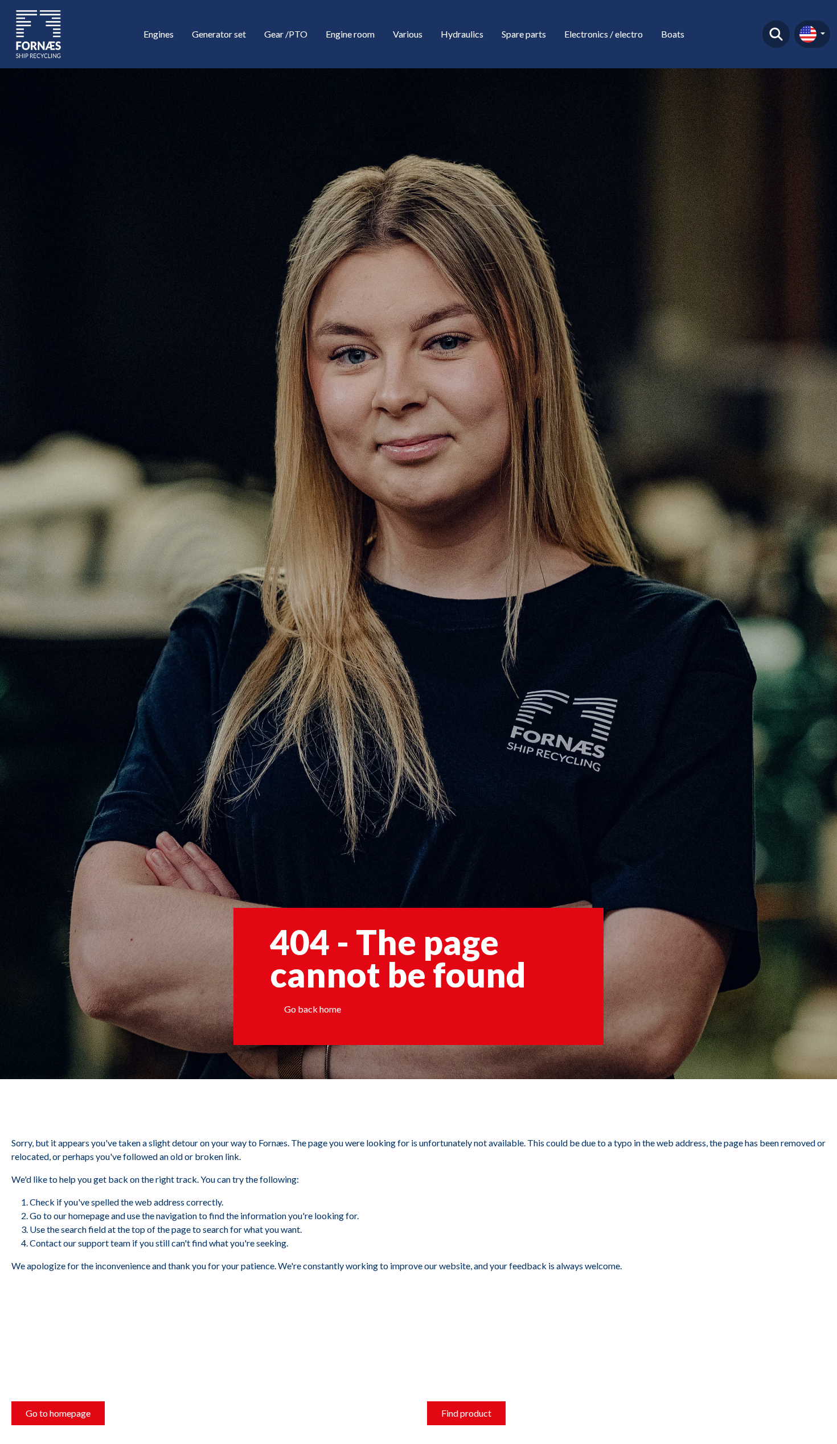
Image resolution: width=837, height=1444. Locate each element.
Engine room (350, 33)
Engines (158, 33)
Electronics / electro (603, 33)
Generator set (219, 33)
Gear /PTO (285, 33)
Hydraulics (462, 33)
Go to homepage (58, 1413)
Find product (776, 34)
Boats (672, 33)
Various (407, 33)
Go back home (312, 1008)
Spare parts (524, 33)
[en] (812, 34)
